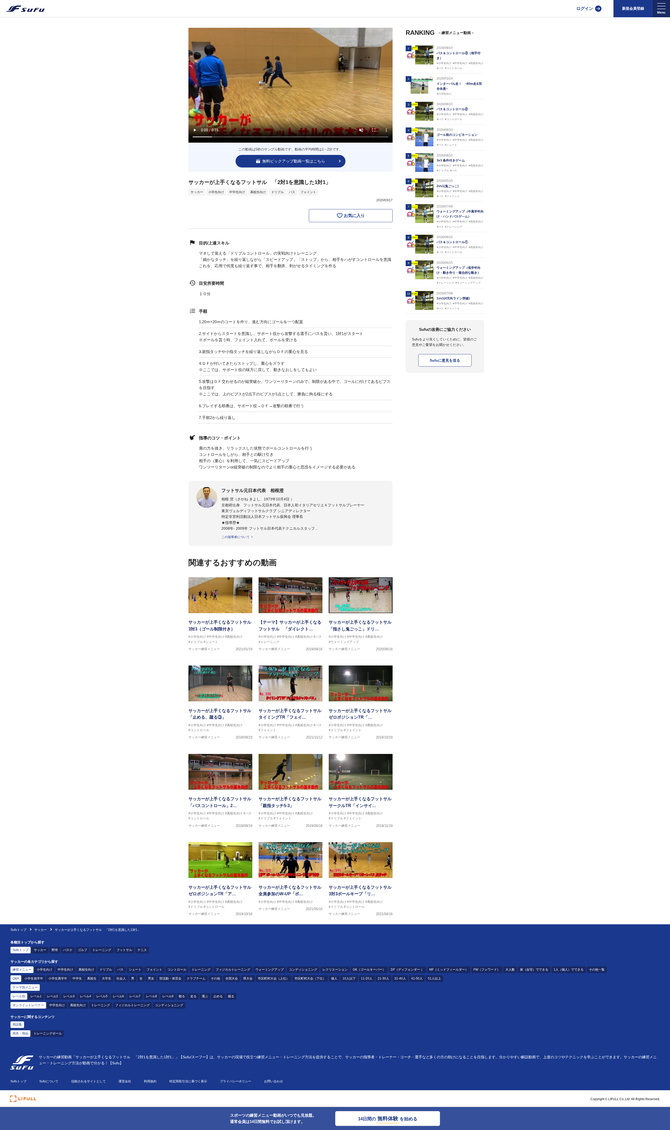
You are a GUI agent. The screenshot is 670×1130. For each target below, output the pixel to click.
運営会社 (125, 1081)
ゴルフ (82, 950)
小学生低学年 (33, 978)
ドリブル (277, 192)
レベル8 (151, 996)
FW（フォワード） (486, 969)
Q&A (16, 978)
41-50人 (417, 978)
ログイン (584, 8)
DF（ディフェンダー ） (407, 969)
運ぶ (205, 996)
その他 (215, 978)
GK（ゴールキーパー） (369, 969)
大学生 (106, 978)
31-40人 (400, 978)
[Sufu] (22, 8)
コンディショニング (303, 969)
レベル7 (135, 996)
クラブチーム (196, 978)
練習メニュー (22, 969)
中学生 (77, 978)
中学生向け (237, 192)
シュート (135, 969)
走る (193, 996)
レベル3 (69, 996)
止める (218, 996)
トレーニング (101, 950)
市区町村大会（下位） (310, 978)
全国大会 (231, 978)
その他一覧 (597, 969)
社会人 (121, 978)
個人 (334, 978)
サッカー (197, 192)
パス (292, 192)
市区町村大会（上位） (273, 978)
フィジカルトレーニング (233, 969)
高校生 (92, 978)
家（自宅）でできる (534, 969)
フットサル (124, 950)
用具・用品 (20, 1033)
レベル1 (36, 996)
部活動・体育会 (170, 978)
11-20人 (366, 978)
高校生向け (258, 192)
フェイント (308, 192)
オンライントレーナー (28, 1005)
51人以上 (434, 978)
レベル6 (118, 996)
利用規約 (150, 1081)
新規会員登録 (633, 8)
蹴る (231, 996)
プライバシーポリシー (235, 1081)
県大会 (248, 978)
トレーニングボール (48, 1033)
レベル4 (85, 996)
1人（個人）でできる (569, 969)
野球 (55, 950)
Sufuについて (48, 1081)
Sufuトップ (18, 930)
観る (182, 996)
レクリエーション (335, 969)
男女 (151, 978)
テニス (142, 950)
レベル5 (102, 996)
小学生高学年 (57, 978)
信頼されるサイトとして (88, 1081)
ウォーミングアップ (269, 969)
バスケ (67, 950)
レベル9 (168, 996)
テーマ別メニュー (25, 987)
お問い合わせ (273, 1081)
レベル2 (52, 996)
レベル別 (19, 996)
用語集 (17, 1024)
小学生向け (216, 192)
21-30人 (383, 978)
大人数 (510, 969)
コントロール (177, 969)
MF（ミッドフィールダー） (448, 969)
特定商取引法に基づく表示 (188, 1081)
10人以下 (349, 978)
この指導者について (235, 537)
